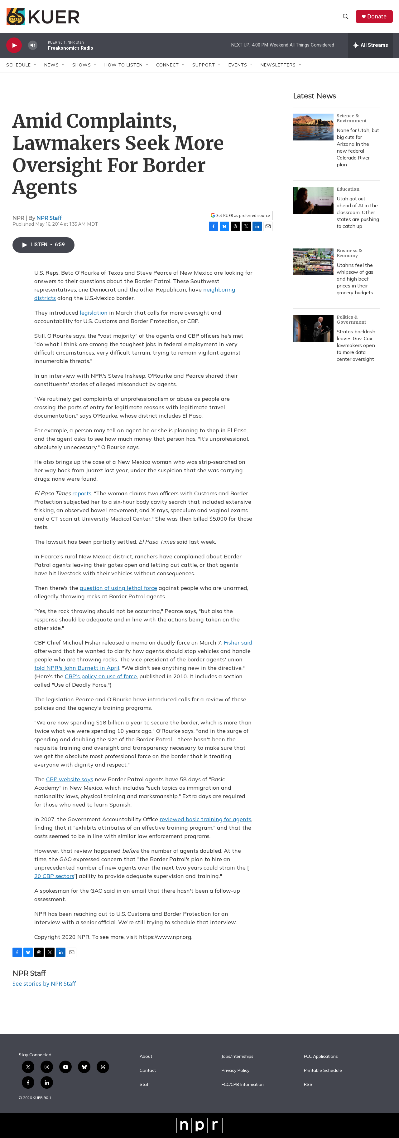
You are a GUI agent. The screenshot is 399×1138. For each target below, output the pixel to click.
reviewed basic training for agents (205, 819)
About (146, 1056)
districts (45, 298)
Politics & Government (351, 319)
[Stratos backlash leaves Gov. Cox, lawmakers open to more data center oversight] (313, 328)
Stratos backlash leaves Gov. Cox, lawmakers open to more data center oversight (356, 345)
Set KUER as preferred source (242, 215)
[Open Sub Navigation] (35, 64)
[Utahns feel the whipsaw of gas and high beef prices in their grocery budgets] (313, 261)
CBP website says (69, 779)
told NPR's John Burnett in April (76, 667)
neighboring (219, 289)
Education (348, 189)
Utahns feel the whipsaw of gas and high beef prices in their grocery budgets (355, 279)
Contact (148, 1070)
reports (81, 493)
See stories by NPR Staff (44, 983)
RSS (308, 1084)
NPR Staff (49, 218)
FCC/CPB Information (243, 1084)
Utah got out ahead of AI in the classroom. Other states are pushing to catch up (358, 212)
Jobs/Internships (237, 1056)
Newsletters (278, 65)
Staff (145, 1084)
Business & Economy (349, 253)
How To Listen (123, 65)
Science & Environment (352, 118)
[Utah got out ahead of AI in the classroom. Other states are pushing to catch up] (313, 200)
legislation (94, 312)
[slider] (43, 45)
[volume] (32, 45)
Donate (377, 16)
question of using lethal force (118, 587)
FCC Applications (321, 1056)
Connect (167, 65)
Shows (81, 65)
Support (203, 65)
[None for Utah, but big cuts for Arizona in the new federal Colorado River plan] (313, 127)
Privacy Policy (235, 1070)
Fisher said (238, 642)
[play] (14, 45)
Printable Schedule (323, 1070)
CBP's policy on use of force (101, 676)
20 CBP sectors (54, 876)
